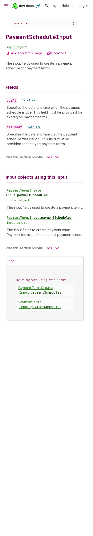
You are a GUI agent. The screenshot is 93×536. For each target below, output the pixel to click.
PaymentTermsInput (39, 217)
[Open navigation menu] (5, 5)
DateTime (28, 100)
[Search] (46, 5)
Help (65, 6)
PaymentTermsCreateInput (27, 192)
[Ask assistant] (38, 5)
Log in (83, 6)
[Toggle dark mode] (55, 5)
